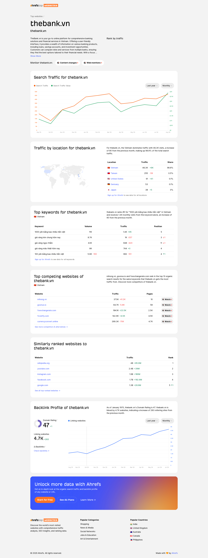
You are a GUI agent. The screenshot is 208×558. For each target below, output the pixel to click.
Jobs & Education (88, 535)
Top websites (36, 16)
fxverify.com (43, 316)
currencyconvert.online (47, 321)
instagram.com (44, 374)
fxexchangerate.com (46, 310)
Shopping (84, 524)
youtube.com (43, 368)
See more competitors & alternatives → (51, 327)
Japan (113, 190)
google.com (42, 385)
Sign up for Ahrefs (115, 195)
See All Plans (67, 500)
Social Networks (87, 531)
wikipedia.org (43, 363)
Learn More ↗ (88, 500)
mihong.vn (42, 299)
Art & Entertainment (89, 539)
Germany (115, 184)
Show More (35, 56)
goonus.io (41, 305)
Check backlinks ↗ (41, 451)
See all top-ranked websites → (47, 390)
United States (117, 179)
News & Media (86, 528)
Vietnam (114, 168)
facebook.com (44, 380)
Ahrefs (175, 553)
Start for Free (45, 500)
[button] (45, 446)
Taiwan (114, 173)
